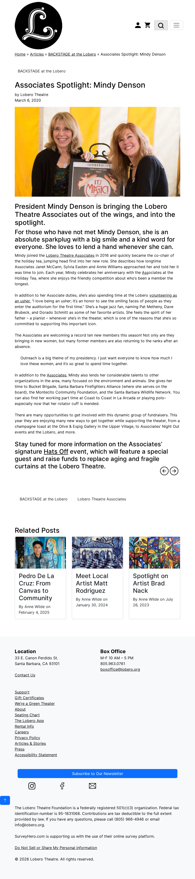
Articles (37, 54)
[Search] (161, 25)
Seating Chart (27, 715)
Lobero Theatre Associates (70, 255)
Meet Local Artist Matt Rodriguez (92, 583)
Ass (145, 272)
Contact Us (25, 675)
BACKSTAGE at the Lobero (72, 54)
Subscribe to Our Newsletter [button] (97, 773)
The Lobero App (29, 720)
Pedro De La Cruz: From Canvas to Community (36, 587)
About (20, 709)
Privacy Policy (27, 737)
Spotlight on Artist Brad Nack (150, 583)
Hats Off (56, 451)
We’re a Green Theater (35, 703)
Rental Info (24, 726)
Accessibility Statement (36, 754)
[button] (5, 800)
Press (19, 749)
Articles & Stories (30, 743)
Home (20, 54)
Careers (22, 732)
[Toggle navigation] (176, 25)
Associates (56, 375)
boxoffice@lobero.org (120, 669)
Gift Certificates (29, 697)
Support (22, 692)
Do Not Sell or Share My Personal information (56, 847)
